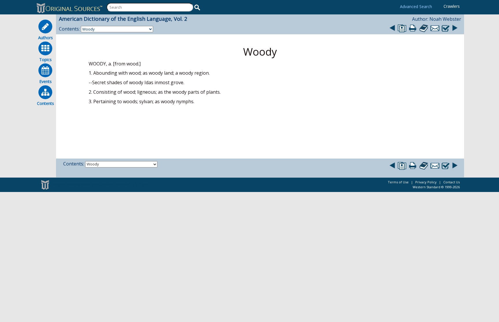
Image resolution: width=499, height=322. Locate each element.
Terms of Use (398, 182)
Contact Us (451, 182)
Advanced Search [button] (416, 6)
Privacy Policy (426, 182)
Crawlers (452, 6)
